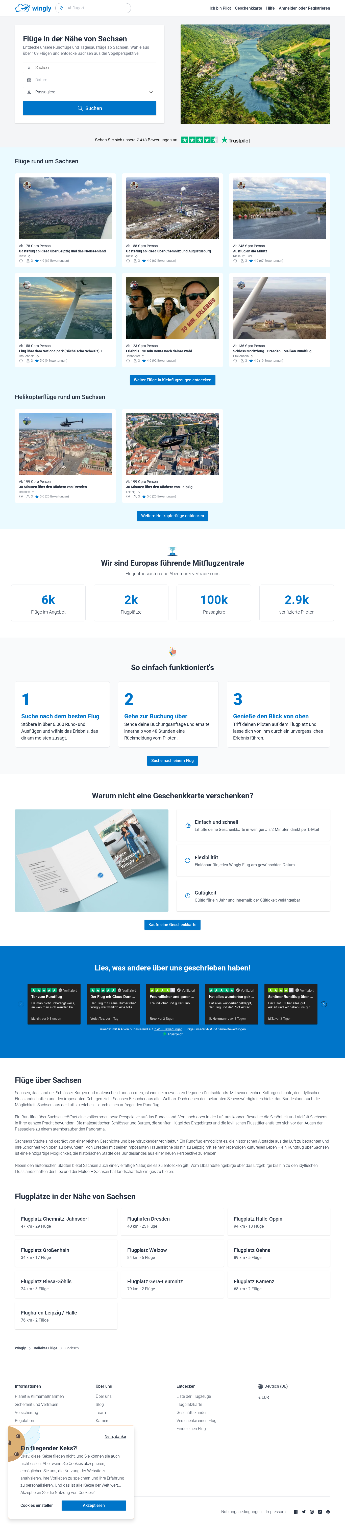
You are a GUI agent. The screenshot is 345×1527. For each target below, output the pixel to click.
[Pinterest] (328, 1512)
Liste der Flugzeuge (194, 1396)
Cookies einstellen (37, 1505)
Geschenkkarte (248, 8)
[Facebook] (296, 1512)
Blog (100, 1404)
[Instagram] (312, 1512)
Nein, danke (115, 1436)
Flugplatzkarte (189, 1404)
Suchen (93, 108)
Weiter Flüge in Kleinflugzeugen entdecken (172, 380)
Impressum (276, 1511)
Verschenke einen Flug (196, 1420)
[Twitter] (304, 1512)
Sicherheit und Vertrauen (36, 1404)
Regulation (24, 1420)
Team (101, 1412)
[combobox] (93, 8)
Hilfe (270, 8)
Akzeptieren (94, 1505)
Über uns (104, 1396)
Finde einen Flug (191, 1428)
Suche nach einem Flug (172, 760)
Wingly (20, 1348)
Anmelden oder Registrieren (304, 8)
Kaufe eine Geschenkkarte (172, 924)
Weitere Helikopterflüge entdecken (172, 515)
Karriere (102, 1420)
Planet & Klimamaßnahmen (39, 1396)
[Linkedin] (320, 1512)
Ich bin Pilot (220, 8)
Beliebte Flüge (45, 1348)
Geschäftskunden (192, 1412)
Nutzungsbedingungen (241, 1511)
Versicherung (26, 1412)
